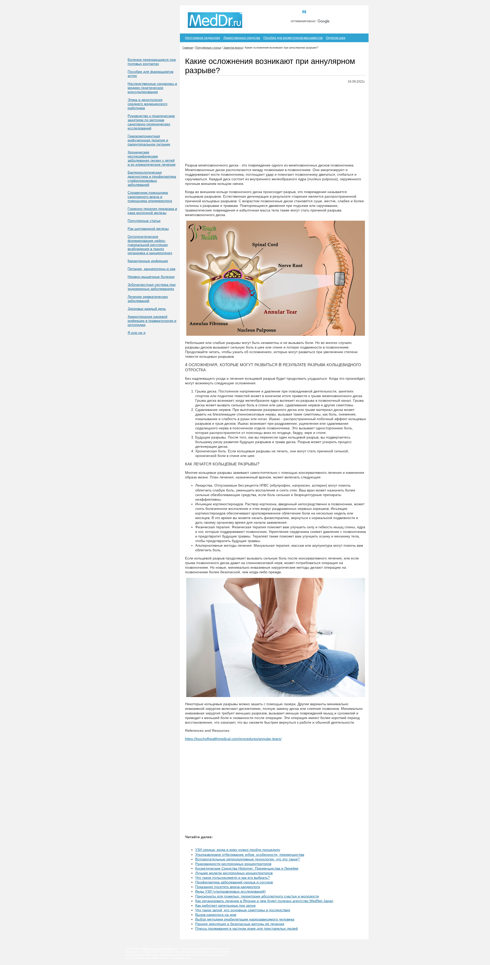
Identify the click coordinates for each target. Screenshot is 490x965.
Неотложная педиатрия (202, 38)
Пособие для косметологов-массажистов (293, 38)
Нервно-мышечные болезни (151, 277)
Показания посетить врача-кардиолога (227, 887)
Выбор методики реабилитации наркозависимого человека (244, 919)
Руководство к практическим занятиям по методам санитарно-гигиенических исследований (151, 122)
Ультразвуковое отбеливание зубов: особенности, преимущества (249, 854)
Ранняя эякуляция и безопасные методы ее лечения (239, 924)
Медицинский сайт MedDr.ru (160, 948)
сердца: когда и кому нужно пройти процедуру (237, 850)
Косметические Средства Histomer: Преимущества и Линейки (246, 868)
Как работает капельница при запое (225, 905)
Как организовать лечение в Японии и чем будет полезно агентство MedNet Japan (264, 901)
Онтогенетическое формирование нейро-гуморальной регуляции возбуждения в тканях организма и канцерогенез (150, 244)
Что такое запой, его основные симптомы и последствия (242, 910)
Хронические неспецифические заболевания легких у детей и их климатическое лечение (152, 158)
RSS (357, 12)
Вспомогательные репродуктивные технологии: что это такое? (247, 859)
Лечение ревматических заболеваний (148, 299)
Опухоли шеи (335, 38)
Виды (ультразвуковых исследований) (230, 891)
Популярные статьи (144, 221)
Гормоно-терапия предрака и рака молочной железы (152, 211)
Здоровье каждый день (147, 309)
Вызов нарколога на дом (215, 915)
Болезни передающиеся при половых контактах (152, 62)
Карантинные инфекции (148, 261)
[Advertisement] (275, 123)
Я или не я (136, 333)
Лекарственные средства (241, 38)
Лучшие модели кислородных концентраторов (234, 873)
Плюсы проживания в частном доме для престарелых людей (246, 928)
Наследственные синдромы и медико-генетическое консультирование (152, 88)
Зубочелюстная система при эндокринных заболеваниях (152, 287)
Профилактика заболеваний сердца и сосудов (234, 882)
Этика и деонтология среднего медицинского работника (147, 104)
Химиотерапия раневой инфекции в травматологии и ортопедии (152, 321)
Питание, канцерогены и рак (151, 269)
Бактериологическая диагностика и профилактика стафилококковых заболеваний (152, 178)
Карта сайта (337, 12)
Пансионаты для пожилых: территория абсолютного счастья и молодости (257, 896)
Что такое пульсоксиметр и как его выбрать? (232, 878)
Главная (314, 12)
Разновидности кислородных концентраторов (233, 864)
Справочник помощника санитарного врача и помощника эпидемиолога (150, 196)
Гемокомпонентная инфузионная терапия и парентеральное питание (149, 140)
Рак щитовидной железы (148, 229)
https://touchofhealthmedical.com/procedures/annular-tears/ (233, 739)
